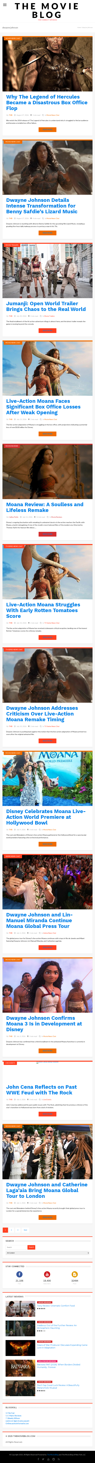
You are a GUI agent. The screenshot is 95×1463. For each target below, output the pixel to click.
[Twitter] (41, 1459)
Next (25, 1230)
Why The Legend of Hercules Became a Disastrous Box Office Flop (47, 102)
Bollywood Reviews (47, 1361)
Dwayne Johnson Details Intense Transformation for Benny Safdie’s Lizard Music (41, 206)
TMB (10, 115)
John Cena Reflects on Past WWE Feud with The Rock (41, 1090)
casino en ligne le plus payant (17, 1421)
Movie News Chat (13, 38)
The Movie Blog (47, 10)
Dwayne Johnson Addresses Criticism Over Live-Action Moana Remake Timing (42, 713)
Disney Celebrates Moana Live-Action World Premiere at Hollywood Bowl (46, 817)
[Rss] (57, 1459)
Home (79, 27)
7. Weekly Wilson (13, 1418)
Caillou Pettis (13, 517)
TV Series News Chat (14, 546)
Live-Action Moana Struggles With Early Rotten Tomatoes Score (43, 610)
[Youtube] (47, 1459)
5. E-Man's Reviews (13, 1415)
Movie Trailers (12, 245)
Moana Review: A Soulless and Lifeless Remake (44, 507)
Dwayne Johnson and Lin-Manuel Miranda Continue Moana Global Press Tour (39, 920)
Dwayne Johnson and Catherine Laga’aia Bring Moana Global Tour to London (47, 1190)
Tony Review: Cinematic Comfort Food (56, 1306)
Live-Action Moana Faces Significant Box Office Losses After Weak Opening (43, 406)
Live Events (10, 1063)
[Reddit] (52, 1459)
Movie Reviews (12, 446)
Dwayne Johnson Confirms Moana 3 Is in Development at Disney (44, 1023)
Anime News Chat (13, 856)
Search (31, 1247)
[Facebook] (37, 1459)
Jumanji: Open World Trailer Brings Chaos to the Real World (46, 306)
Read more (47, 130)
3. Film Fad (10, 1413)
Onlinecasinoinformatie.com (17, 1423)
